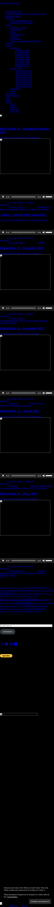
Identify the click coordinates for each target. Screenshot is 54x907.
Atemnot (47, 588)
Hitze (41, 403)
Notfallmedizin (16, 30)
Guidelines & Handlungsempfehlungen (25, 41)
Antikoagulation (23, 588)
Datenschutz (15, 109)
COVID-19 (6, 593)
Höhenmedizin (28, 596)
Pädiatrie (28, 609)
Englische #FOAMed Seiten (21, 23)
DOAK (19, 594)
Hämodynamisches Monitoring (14, 596)
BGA (35, 590)
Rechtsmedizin (4, 611)
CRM (15, 594)
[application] (27, 196)
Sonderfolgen (15, 89)
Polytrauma (26, 405)
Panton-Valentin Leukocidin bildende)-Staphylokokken (26, 487)
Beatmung (30, 590)
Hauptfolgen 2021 (22, 55)
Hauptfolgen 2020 (22, 52)
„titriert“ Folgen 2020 (23, 73)
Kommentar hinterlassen (38, 220)
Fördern (8, 100)
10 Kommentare (31, 499)
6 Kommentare (34, 137)
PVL (33, 488)
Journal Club (27, 599)
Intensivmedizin (9, 599)
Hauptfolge (13, 207)
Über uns (8, 102)
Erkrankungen (15, 39)
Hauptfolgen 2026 (22, 66)
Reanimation (44, 209)
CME (7, 98)
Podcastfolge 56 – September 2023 (22, 328)
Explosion (41, 571)
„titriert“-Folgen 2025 (23, 84)
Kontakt (13, 107)
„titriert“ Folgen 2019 (23, 71)
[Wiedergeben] (3, 197)
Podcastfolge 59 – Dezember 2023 (21, 248)
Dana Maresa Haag (21, 220)
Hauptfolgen (15, 48)
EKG (23, 594)
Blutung (40, 590)
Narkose (19, 606)
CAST (12, 105)
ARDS (42, 588)
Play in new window (15, 202)
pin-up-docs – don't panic (10, 3)
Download (9, 43)
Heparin (2, 596)
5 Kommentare (34, 334)
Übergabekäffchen (12, 96)
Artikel (8, 25)
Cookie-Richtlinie (12, 897)
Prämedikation (5, 609)
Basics (12, 32)
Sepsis (30, 611)
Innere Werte (10, 93)
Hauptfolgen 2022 (22, 57)
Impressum (14, 111)
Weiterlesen (4, 205)
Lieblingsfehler (24, 602)
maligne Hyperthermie (39, 603)
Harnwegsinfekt (47, 594)
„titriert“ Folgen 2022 (23, 77)
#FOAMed (9, 18)
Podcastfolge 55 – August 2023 (19, 411)
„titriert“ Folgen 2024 (23, 82)
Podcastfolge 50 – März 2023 (18, 493)
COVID (51, 590)
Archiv (13, 91)
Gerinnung (14, 37)
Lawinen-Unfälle (17, 573)
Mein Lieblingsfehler (8, 606)
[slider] (49, 196)
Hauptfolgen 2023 (22, 59)
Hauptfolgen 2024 (22, 61)
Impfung (35, 596)
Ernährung (29, 594)
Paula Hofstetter (21, 137)
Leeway (25, 906)
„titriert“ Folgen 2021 (23, 75)
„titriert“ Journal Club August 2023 (23, 214)
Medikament (50, 603)
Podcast (8, 46)
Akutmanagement (17, 34)
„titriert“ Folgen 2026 (23, 86)
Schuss (12, 575)
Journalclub (14, 209)
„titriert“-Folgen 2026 (13, 12)
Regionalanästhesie (12, 16)
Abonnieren (7, 632)
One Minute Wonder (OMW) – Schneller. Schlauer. (25, 14)
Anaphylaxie (14, 588)
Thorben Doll (21, 334)
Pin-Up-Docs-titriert (17, 243)
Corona (45, 590)
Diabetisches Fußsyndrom (38, 321)
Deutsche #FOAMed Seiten (21, 21)
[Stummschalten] (43, 197)
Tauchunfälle (41, 488)
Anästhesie (34, 587)
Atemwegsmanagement (9, 321)
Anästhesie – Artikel (18, 27)
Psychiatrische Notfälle (17, 609)
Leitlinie (13, 323)
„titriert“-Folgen (16, 68)
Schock (25, 611)
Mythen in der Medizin (29, 209)
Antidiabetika (42, 207)
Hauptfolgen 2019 (22, 50)
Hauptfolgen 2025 (22, 64)
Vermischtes (37, 611)
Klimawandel (15, 405)
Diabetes (23, 321)
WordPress (13, 906)
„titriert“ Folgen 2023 (23, 80)
